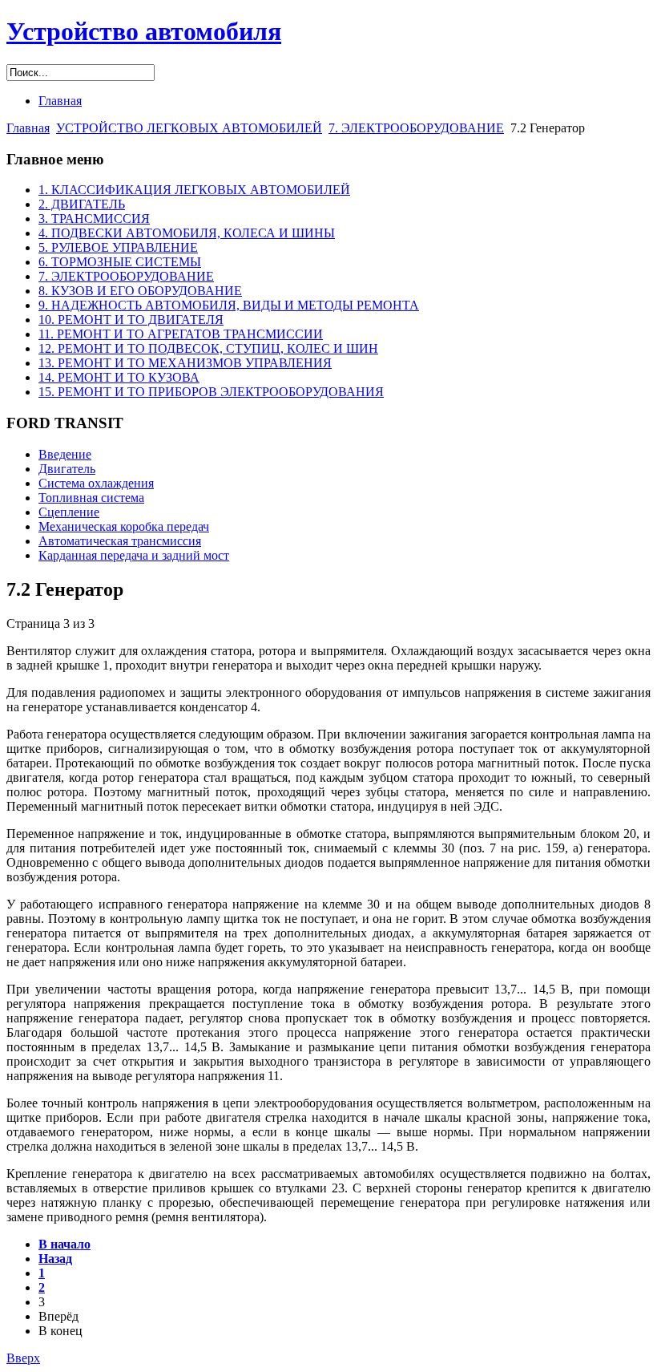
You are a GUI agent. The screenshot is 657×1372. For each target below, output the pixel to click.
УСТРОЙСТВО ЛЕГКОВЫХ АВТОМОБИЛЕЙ (189, 128)
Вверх (23, 1358)
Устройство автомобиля (143, 31)
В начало (64, 1244)
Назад (55, 1258)
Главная (28, 128)
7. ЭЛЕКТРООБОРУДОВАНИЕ (416, 128)
